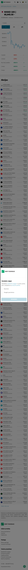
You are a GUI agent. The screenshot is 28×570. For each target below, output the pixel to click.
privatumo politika (15, 285)
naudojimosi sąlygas (11, 283)
